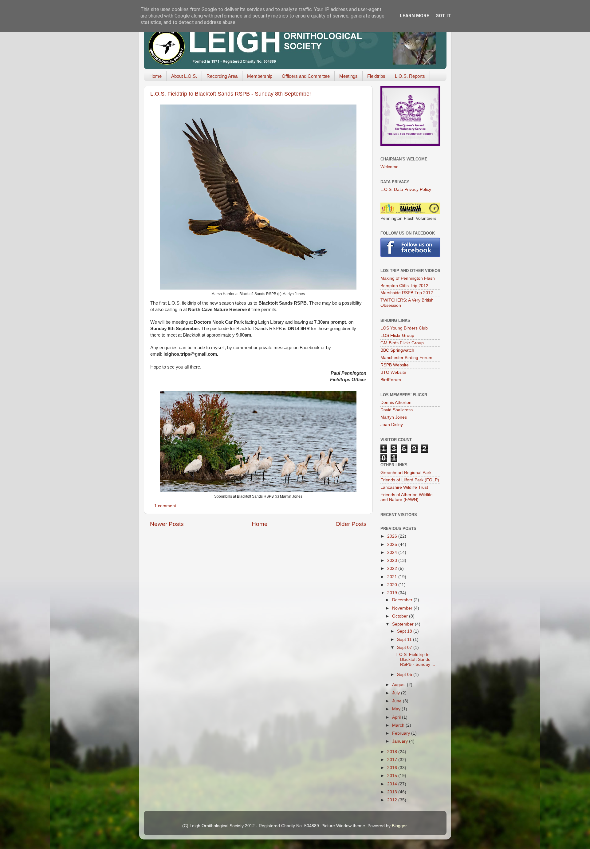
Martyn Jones (393, 417)
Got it (443, 15)
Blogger (399, 825)
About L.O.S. (184, 76)
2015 (392, 775)
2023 (392, 560)
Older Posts (351, 524)
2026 (392, 536)
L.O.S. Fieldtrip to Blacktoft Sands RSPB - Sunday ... (415, 659)
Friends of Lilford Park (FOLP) (409, 480)
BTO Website (393, 372)
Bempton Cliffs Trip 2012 (404, 285)
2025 (392, 544)
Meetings (348, 76)
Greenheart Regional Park (405, 472)
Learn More (414, 15)
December (403, 600)
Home (155, 76)
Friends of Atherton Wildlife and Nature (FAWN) (406, 497)
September (403, 624)
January (400, 741)
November (403, 608)
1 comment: (166, 505)
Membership (259, 76)
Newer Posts (167, 524)
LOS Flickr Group (397, 335)
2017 (392, 759)
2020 (392, 584)
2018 (392, 751)
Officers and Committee (306, 76)
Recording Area (222, 76)
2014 (392, 784)
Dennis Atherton (395, 402)
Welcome (389, 166)
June (397, 701)
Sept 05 (405, 674)
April (397, 717)
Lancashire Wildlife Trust (404, 487)
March (399, 725)
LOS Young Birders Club (404, 328)
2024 (392, 552)
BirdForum (390, 379)
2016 (392, 767)
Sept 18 (405, 631)
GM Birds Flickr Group (402, 343)
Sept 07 (405, 647)
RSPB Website (394, 365)
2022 (392, 568)
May (397, 709)
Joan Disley (391, 424)
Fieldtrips (376, 76)
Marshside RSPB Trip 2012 (406, 292)
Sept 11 (405, 639)
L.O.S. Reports (410, 76)
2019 (392, 592)
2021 (392, 577)
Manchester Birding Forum (406, 357)
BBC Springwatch (397, 350)
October (400, 616)
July (396, 693)
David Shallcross (396, 410)
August (399, 684)
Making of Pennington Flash (407, 278)
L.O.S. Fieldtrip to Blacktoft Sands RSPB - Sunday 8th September (230, 94)
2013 (392, 792)
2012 (392, 800)
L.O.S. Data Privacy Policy (405, 189)
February (401, 733)
